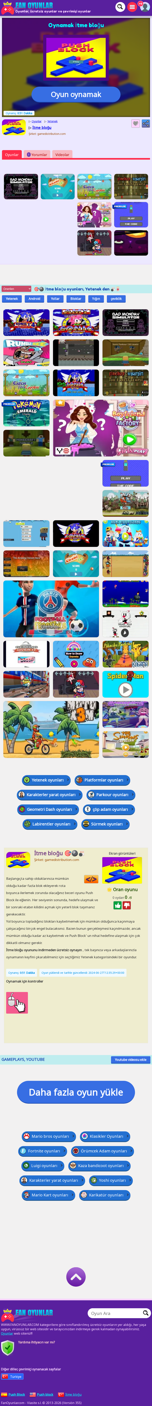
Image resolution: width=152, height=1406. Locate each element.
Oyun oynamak (76, 94)
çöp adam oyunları (110, 809)
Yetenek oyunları (48, 780)
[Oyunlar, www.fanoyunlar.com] (27, 8)
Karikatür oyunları (106, 1195)
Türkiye (15, 1376)
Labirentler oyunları (51, 824)
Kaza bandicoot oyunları (101, 1165)
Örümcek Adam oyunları (104, 1151)
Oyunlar (12, 154)
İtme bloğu (73, 1394)
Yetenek (12, 298)
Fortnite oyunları (44, 1151)
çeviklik (116, 298)
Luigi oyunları (44, 1165)
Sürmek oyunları (107, 824)
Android (34, 298)
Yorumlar (37, 154)
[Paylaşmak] (146, 123)
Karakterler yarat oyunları (51, 794)
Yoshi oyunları (112, 1180)
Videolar (62, 154)
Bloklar (75, 298)
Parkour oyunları (112, 794)
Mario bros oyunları (50, 1136)
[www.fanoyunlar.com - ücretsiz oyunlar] (27, 1315)
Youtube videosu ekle (130, 1059)
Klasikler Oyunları (106, 1136)
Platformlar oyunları (104, 780)
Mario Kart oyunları (50, 1195)
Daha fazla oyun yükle (76, 1092)
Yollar (55, 298)
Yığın (96, 298)
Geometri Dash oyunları (49, 809)
